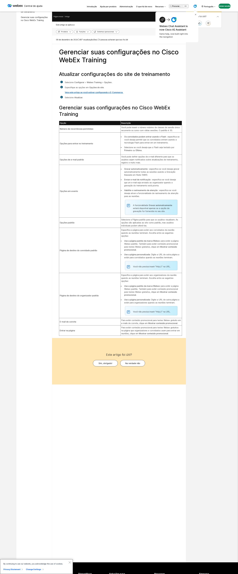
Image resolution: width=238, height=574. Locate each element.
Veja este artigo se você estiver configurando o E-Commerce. (94, 92)
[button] (195, 6)
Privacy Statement (11, 569)
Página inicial (58, 16)
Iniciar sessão (224, 6)
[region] (36, 566)
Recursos (159, 6)
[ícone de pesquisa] (171, 6)
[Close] (69, 562)
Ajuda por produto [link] (108, 6)
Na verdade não (132, 363)
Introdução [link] (92, 6)
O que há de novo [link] (144, 6)
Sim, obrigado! (105, 363)
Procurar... (176, 6)
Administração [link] (126, 6)
